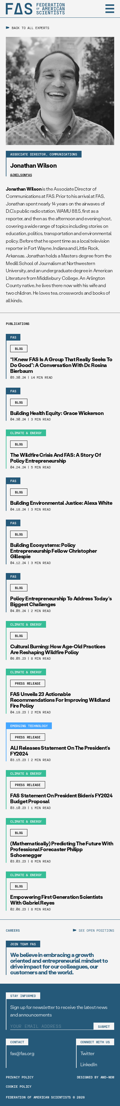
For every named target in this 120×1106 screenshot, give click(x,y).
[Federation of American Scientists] (35, 9)
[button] (109, 8)
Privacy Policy (19, 1077)
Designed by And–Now (95, 1077)
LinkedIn (88, 1064)
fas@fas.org (22, 1053)
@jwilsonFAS (21, 174)
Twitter (87, 1053)
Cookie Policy (18, 1086)
